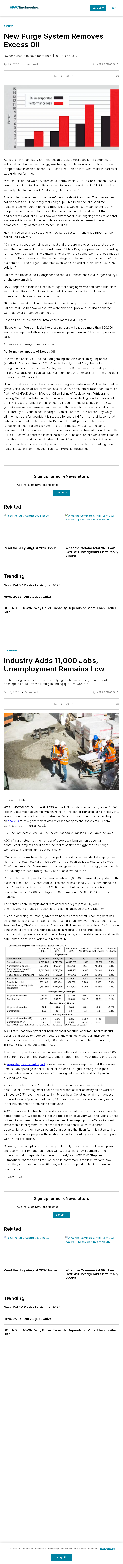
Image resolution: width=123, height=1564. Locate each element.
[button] (6, 8)
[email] (73, 76)
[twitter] (61, 76)
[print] (117, 76)
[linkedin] (55, 76)
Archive (8, 26)
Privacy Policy (107, 1548)
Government (11, 650)
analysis (13, 821)
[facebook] (50, 76)
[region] (61, 1553)
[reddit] (67, 76)
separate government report (26, 1064)
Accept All (61, 1557)
